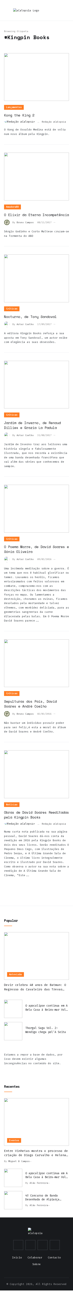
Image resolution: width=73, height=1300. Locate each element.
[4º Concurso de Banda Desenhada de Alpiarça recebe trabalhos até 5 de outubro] (13, 1200)
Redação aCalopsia (54, 121)
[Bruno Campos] (8, 222)
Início (17, 1257)
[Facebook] (43, 1245)
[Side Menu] (65, 10)
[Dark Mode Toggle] (43, 10)
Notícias (11, 804)
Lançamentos (14, 107)
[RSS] (55, 1245)
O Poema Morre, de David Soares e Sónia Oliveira (36, 549)
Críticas (11, 308)
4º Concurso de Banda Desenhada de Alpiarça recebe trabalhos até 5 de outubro (45, 1198)
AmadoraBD (12, 206)
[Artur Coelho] (8, 324)
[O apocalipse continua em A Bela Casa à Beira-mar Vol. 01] (13, 1009)
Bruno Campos (25, 222)
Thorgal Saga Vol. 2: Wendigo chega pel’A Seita (45, 1030)
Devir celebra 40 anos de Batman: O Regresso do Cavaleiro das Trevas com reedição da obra (35, 987)
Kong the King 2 (19, 115)
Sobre (36, 1264)
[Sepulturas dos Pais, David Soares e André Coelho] (36, 663)
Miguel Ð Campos (19, 1161)
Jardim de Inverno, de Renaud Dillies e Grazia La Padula (32, 425)
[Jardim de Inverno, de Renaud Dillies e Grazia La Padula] (36, 385)
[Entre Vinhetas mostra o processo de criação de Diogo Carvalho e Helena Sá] (36, 1122)
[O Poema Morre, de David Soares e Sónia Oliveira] (36, 509)
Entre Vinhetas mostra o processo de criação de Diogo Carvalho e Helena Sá (36, 1153)
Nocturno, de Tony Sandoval (30, 316)
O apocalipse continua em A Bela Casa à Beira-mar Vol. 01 (46, 1008)
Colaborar (35, 1257)
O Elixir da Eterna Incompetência (36, 214)
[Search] (59, 10)
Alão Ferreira (39, 1183)
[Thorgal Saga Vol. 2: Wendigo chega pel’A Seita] (13, 1031)
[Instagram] (18, 1245)
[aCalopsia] (26, 10)
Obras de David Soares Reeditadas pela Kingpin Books (36, 815)
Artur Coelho (25, 324)
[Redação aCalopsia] (21, 121)
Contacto (54, 1257)
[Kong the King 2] (36, 77)
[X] (30, 1245)
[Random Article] (52, 10)
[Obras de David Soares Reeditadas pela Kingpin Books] (36, 774)
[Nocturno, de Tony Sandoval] (36, 278)
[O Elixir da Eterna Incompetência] (36, 176)
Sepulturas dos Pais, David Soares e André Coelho (30, 704)
